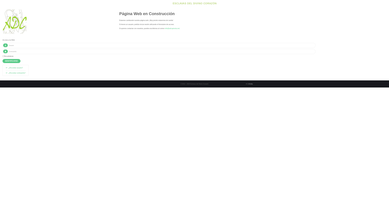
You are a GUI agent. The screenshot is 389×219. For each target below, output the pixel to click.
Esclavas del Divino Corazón (195, 3)
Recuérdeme (8, 56)
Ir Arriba (250, 84)
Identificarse (11, 61)
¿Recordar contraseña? (17, 73)
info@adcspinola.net (172, 28)
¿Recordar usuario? (15, 68)
